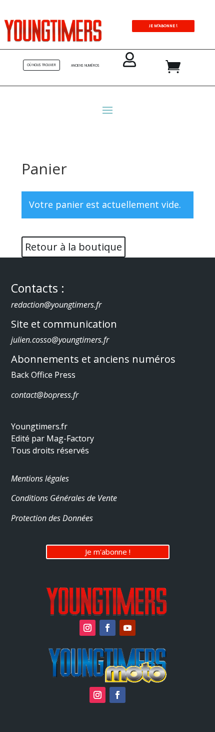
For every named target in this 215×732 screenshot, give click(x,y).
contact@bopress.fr (44, 394)
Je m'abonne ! (107, 552)
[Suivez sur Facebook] (108, 628)
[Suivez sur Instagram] (88, 628)
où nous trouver (41, 65)
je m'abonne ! (163, 25)
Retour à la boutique (73, 247)
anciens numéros (85, 65)
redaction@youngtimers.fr (56, 304)
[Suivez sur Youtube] (128, 628)
